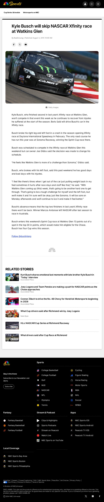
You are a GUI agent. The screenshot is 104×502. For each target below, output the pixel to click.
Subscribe (8, 386)
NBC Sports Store (44, 480)
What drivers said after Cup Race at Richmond (44, 335)
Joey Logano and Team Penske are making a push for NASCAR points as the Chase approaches (59, 288)
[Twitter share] (20, 44)
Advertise (6, 480)
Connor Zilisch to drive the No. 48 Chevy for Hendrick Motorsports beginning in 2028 (59, 300)
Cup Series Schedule (12, 12)
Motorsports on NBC (31, 12)
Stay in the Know (10, 374)
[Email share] (26, 44)
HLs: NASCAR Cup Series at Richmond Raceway (45, 323)
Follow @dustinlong (21, 236)
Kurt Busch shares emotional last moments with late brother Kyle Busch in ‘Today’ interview (57, 276)
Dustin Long (18, 38)
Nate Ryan (24, 316)
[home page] (12, 4)
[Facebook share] (14, 44)
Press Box (55, 480)
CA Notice (27, 482)
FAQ (35, 480)
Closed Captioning (25, 480)
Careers (14, 480)
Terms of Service (38, 482)
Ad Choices (64, 480)
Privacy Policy (75, 480)
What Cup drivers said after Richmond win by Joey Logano (50, 311)
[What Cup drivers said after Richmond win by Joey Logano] (12, 313)
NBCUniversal (17, 486)
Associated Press (27, 280)
